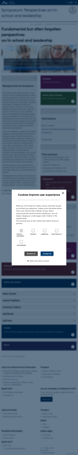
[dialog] (39, 227)
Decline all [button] (31, 254)
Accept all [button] (47, 254)
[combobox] (63, 193)
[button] (39, 261)
